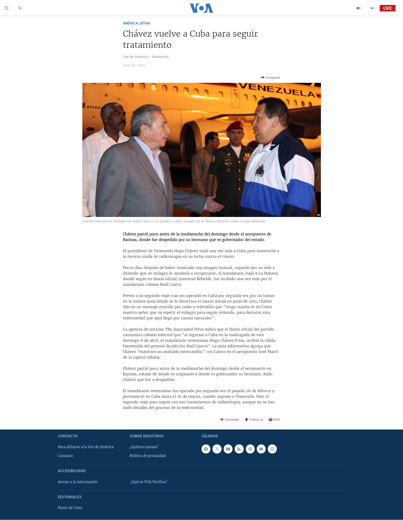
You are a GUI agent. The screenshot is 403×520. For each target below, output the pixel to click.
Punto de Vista (70, 508)
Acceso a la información (78, 482)
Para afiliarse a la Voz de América (86, 447)
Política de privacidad (148, 456)
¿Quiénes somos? (144, 447)
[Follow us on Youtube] (228, 449)
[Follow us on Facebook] (206, 449)
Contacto (65, 456)
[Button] (270, 77)
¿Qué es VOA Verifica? (149, 482)
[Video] (358, 8)
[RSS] (239, 449)
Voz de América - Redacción (146, 57)
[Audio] (373, 8)
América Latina (136, 23)
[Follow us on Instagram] (272, 449)
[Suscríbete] (261, 449)
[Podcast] (250, 449)
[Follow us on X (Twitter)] (216, 449)
